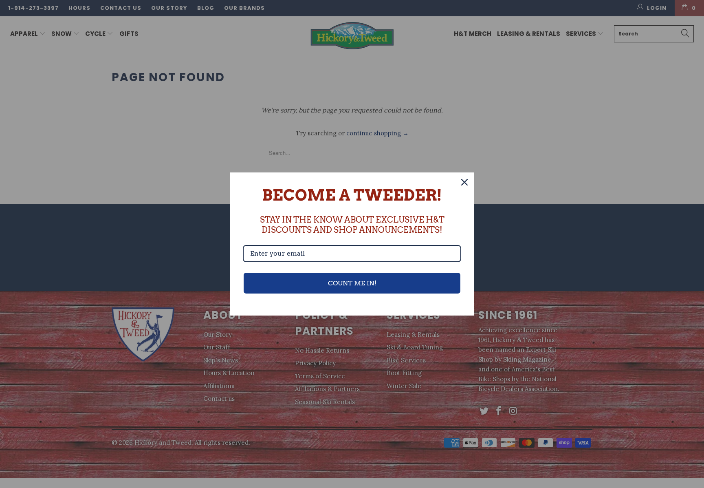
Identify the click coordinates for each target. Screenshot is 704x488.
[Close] (464, 182)
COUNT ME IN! (352, 283)
